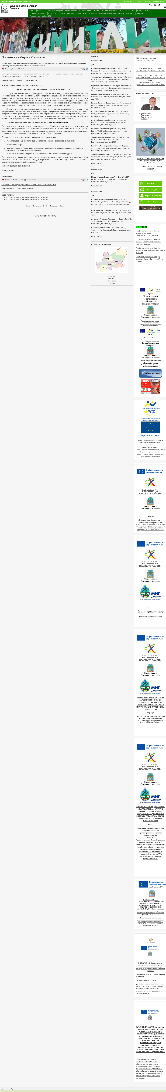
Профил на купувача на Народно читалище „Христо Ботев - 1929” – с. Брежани (149, 259)
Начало (32, 11)
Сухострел (112, 281)
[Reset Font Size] (155, 6)
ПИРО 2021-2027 (143, 11)
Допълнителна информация (150, 616)
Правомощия (145, 115)
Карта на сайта (128, 1)
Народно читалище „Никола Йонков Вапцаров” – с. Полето (150, 250)
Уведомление (96, 61)
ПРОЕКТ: (150, 607)
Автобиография (146, 113)
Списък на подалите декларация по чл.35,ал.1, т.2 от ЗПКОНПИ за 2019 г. (29, 185)
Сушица (112, 283)
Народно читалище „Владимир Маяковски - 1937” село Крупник (148, 242)
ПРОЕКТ (150, 516)
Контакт (144, 119)
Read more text (96, 163)
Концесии (70, 13)
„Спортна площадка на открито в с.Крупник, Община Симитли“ (150, 612)
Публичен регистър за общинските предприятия (116, 13)
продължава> (9, 170)
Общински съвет (85, 11)
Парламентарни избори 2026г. (41, 16)
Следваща (54, 206)
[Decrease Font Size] (159, 6)
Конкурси (139, 13)
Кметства (96, 11)
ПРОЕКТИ (52, 13)
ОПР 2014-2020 (129, 11)
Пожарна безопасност (38, 13)
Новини (40, 11)
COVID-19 (61, 13)
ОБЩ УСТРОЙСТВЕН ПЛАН (86, 13)
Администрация (71, 11)
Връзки (138, 1)
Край (62, 206)
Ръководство (58, 11)
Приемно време (146, 117)
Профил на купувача (109, 11)
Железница (111, 279)
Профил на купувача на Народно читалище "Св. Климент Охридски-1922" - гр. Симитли (148, 233)
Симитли (48, 11)
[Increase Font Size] (151, 6)
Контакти (147, 1)
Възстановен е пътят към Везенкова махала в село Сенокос (26, 198)
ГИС (120, 11)
